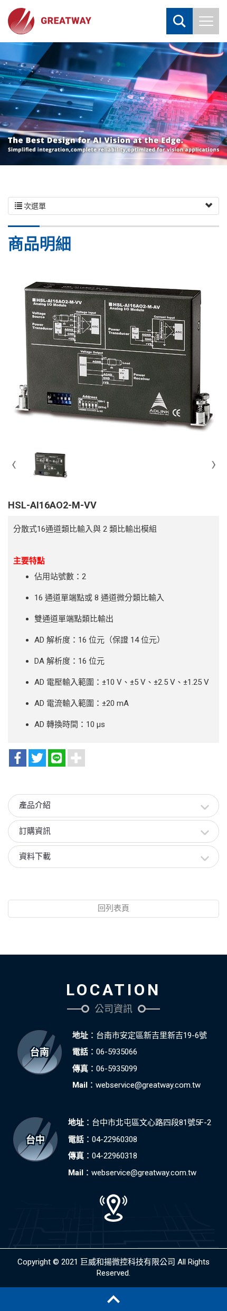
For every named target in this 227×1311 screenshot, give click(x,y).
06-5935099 (116, 1068)
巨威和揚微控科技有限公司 (49, 21)
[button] (179, 21)
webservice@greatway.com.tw (148, 1085)
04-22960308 (114, 1139)
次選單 (34, 206)
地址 (80, 1035)
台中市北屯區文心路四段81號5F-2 (151, 1122)
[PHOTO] (113, 356)
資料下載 (35, 856)
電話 (80, 1052)
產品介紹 (35, 805)
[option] (113, 103)
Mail (80, 1085)
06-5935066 (116, 1052)
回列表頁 (113, 908)
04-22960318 (114, 1156)
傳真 (80, 1068)
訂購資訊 (35, 831)
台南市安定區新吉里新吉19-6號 (151, 1035)
